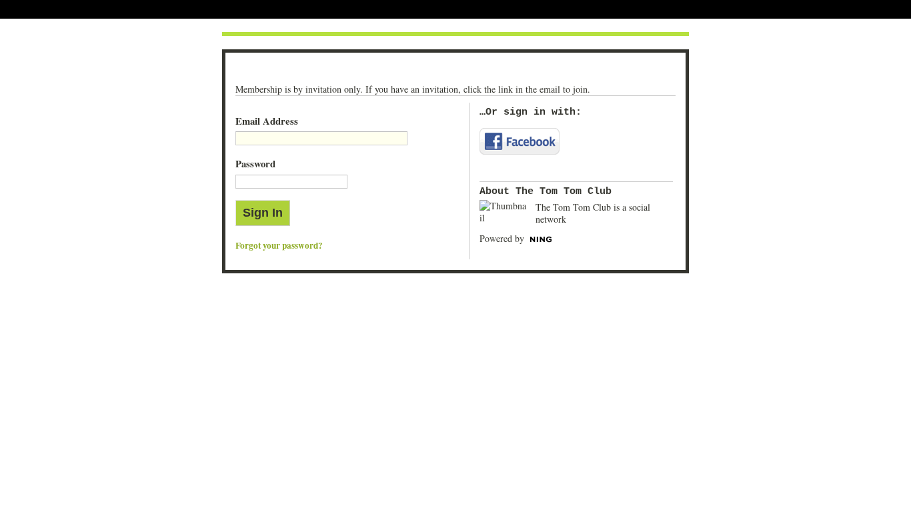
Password (255, 164)
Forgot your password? (279, 245)
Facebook (520, 141)
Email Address (266, 121)
